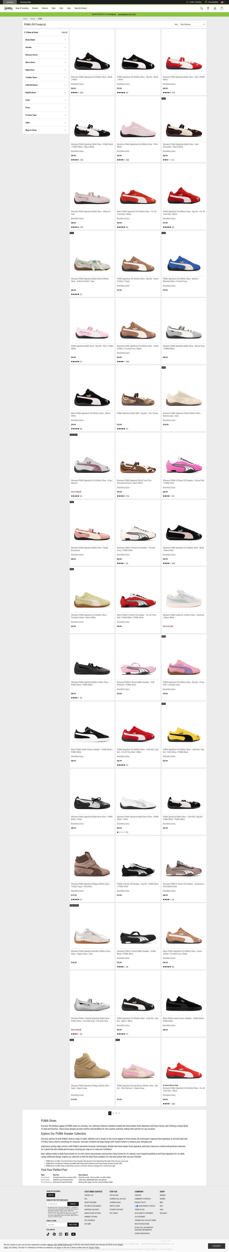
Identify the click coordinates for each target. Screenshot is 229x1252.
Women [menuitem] (45, 8)
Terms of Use (140, 1210)
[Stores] (208, 8)
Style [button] (28, 123)
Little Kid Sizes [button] (32, 85)
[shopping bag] (222, 8)
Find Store (73, 1225)
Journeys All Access (118, 1199)
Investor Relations (142, 1224)
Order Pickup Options (92, 1213)
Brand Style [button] (30, 40)
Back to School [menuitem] (81, 8)
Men (161, 1202)
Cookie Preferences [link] (142, 1233)
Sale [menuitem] (69, 8)
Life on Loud (114, 1195)
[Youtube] (74, 1234)
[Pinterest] (55, 1234)
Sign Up (51, 1195)
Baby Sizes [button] (30, 70)
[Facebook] (67, 1234)
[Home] (8, 8)
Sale (161, 1210)
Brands (163, 1195)
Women (162, 1199)
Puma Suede (45, 1177)
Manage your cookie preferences (59, 1245)
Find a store (51, 1221)
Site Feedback (89, 1220)
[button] (223, 2)
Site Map (87, 1224)
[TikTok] (49, 1234)
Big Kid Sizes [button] (31, 92)
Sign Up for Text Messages (57, 1200)
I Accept (216, 1246)
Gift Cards (114, 1213)
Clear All (64, 32)
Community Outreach (143, 1199)
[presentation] (22, 8)
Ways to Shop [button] (31, 130)
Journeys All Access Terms (145, 1220)
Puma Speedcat (46, 1182)
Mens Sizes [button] (30, 62)
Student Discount (116, 1210)
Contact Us (88, 1195)
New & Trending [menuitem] (22, 8)
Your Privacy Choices (147, 1206)
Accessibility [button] (213, 2)
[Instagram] (61, 1234)
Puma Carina (45, 1180)
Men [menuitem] (53, 8)
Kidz (161, 1206)
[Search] (202, 8)
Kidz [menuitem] (61, 8)
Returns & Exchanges (92, 1206)
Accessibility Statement (144, 1213)
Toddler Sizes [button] (31, 77)
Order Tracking (195, 2)
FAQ (85, 1199)
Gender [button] (29, 47)
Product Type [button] (31, 115)
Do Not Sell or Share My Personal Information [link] (144, 1229)
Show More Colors (77, 84)
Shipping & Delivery (91, 1210)
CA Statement (140, 1217)
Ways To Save (115, 1206)
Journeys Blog (115, 1202)
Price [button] (28, 108)
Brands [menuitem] (35, 8)
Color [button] (28, 100)
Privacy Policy (140, 1202)
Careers (138, 1195)
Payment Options (90, 1217)
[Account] (215, 8)
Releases (163, 1213)
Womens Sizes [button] (32, 55)
